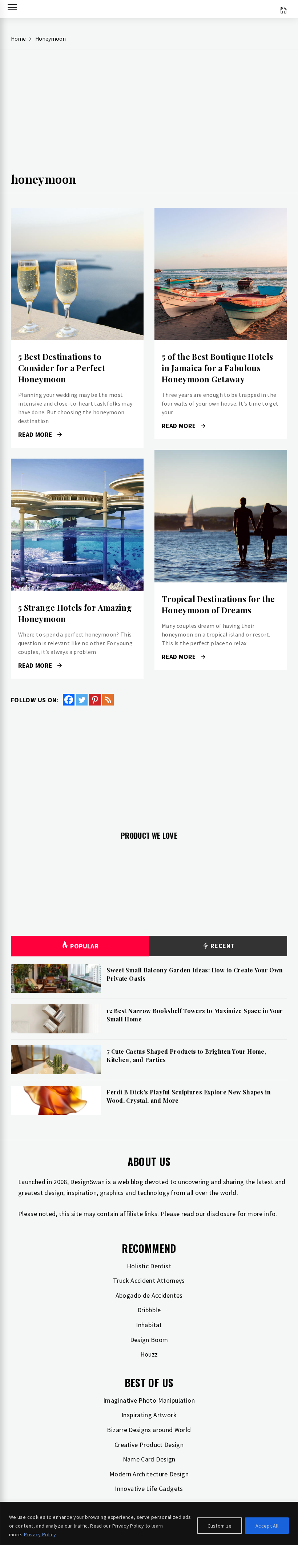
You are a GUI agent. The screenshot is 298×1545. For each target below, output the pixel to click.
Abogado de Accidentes (149, 1295)
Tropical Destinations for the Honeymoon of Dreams (218, 604)
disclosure (221, 1213)
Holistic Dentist (149, 1266)
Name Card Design (149, 1459)
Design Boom (149, 1339)
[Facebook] (68, 700)
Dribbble (149, 1310)
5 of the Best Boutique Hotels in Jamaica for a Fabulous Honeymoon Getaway (217, 368)
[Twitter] (82, 700)
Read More (77, 274)
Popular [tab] (84, 946)
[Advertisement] (149, 113)
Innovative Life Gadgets (149, 1488)
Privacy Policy (40, 1534)
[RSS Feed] (108, 700)
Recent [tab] (222, 946)
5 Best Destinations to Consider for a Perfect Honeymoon (61, 368)
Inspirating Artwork (149, 1415)
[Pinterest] (95, 700)
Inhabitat (149, 1325)
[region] (149, 1523)
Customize (220, 1525)
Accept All (266, 1525)
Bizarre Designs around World (149, 1430)
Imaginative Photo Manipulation (149, 1400)
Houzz (149, 1354)
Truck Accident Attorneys (149, 1280)
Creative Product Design (149, 1444)
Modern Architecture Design (149, 1474)
